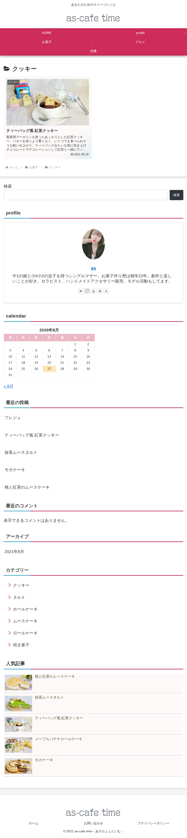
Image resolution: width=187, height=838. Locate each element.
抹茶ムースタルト (21, 452)
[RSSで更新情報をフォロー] (106, 291)
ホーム (33, 823)
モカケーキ (15, 469)
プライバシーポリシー (153, 823)
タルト (19, 597)
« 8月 (8, 386)
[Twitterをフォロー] (80, 291)
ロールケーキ (25, 633)
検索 (8, 186)
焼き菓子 (21, 645)
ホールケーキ (25, 609)
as (93, 268)
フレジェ (13, 417)
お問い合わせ (93, 823)
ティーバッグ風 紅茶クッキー (32, 435)
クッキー (21, 585)
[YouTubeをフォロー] (93, 291)
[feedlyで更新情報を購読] (100, 291)
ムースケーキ (25, 621)
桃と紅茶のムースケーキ (27, 487)
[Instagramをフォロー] (87, 291)
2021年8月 (14, 551)
